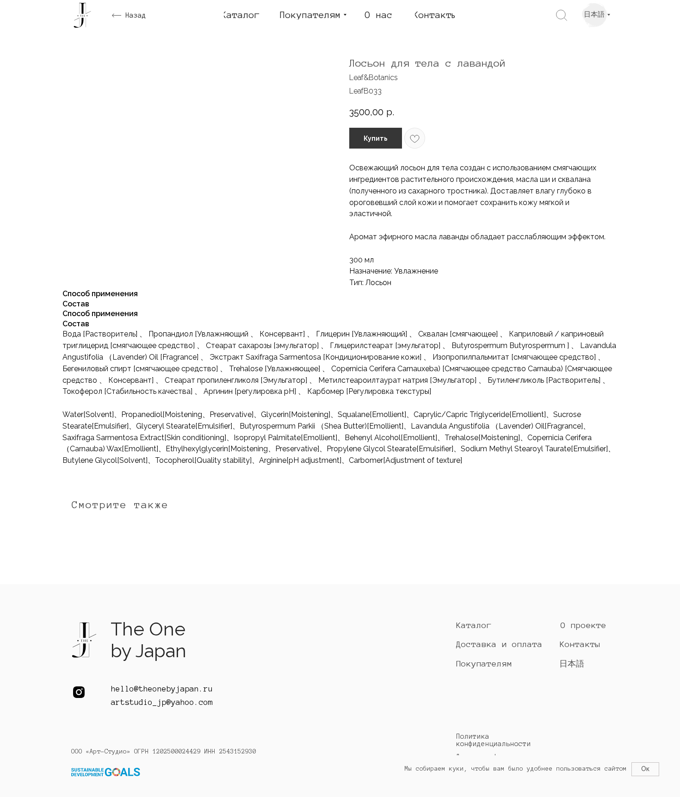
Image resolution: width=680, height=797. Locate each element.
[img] (84, 642)
